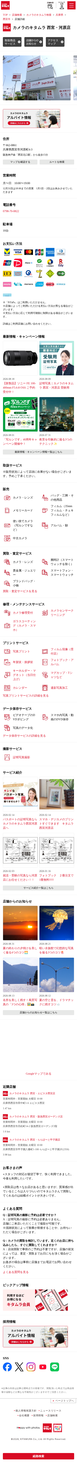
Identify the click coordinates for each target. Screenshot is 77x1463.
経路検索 (38, 1456)
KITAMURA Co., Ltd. (31, 1439)
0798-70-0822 (11, 211)
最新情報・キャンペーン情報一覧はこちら (38, 452)
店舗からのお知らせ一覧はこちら (38, 1012)
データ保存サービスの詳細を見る (24, 735)
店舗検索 (50, 3)
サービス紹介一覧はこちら (38, 888)
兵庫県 (59, 15)
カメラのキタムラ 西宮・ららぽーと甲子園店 (34, 1139)
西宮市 (6, 19)
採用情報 (38, 1415)
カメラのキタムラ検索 (38, 15)
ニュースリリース (50, 1410)
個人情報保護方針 (26, 1410)
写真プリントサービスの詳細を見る (26, 695)
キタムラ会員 (61, 3)
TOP (5, 15)
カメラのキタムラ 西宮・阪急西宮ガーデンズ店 (36, 1116)
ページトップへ (64, 1400)
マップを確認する (20, 162)
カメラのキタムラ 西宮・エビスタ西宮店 (32, 1093)
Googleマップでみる (38, 1073)
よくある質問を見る (16, 1272)
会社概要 (24, 1415)
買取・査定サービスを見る (20, 591)
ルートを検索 (56, 162)
